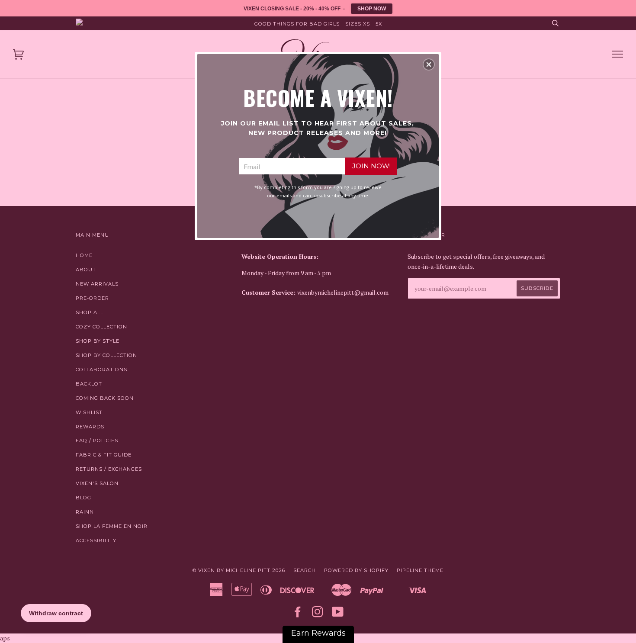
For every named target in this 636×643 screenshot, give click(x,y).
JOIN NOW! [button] (371, 166)
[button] (429, 64)
